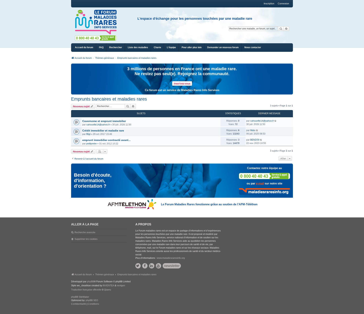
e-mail (260, 183)
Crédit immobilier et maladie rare (103, 130)
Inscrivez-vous (182, 83)
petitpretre (91, 143)
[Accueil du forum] (97, 22)
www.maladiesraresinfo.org (171, 258)
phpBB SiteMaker (80, 297)
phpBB (90, 281)
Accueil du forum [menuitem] (84, 47)
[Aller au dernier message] (275, 121)
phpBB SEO (92, 300)
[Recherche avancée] (286, 28)
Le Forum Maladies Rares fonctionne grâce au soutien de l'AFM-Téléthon (209, 204)
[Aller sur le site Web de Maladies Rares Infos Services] (264, 191)
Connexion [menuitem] (283, 3)
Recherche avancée (85, 232)
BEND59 (254, 140)
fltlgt (88, 134)
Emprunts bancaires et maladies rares (109, 99)
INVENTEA (108, 285)
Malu (252, 130)
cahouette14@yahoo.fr (98, 124)
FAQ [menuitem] (101, 47)
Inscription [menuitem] (269, 3)
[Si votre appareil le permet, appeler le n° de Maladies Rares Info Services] (264, 176)
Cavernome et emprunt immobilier (104, 121)
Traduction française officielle (86, 289)
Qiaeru (107, 289)
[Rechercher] (281, 28)
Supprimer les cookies (86, 239)
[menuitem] (138, 47)
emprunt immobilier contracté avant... (106, 140)
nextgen (121, 285)
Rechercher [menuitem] (115, 47)
